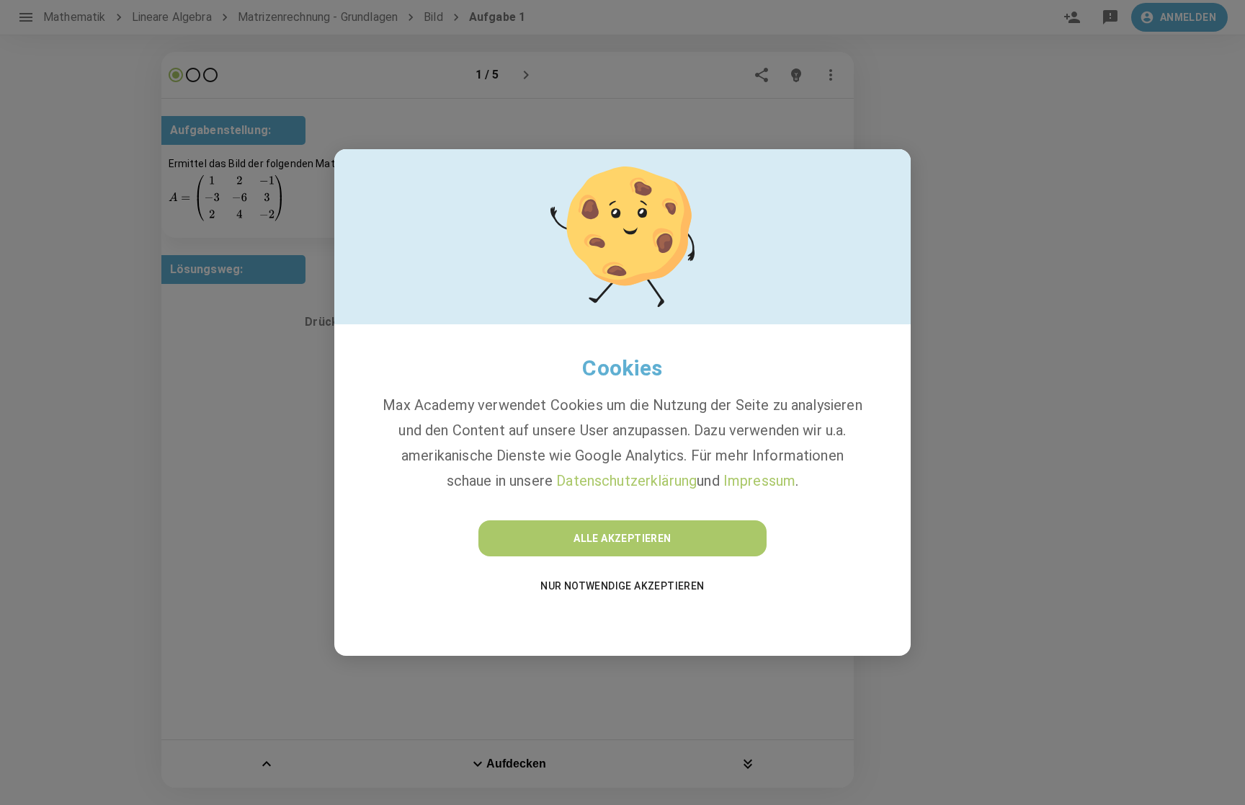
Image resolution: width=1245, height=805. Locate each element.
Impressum (759, 480)
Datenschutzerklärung (626, 480)
